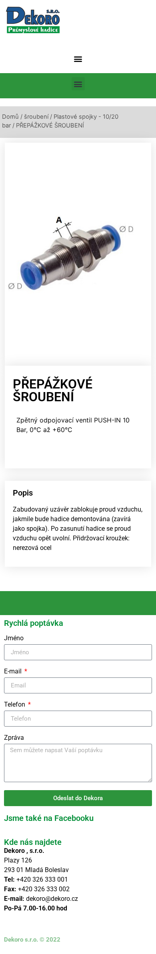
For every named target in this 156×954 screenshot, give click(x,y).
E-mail (13, 671)
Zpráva (14, 738)
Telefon (15, 704)
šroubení (36, 116)
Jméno (14, 638)
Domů (10, 116)
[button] (78, 58)
